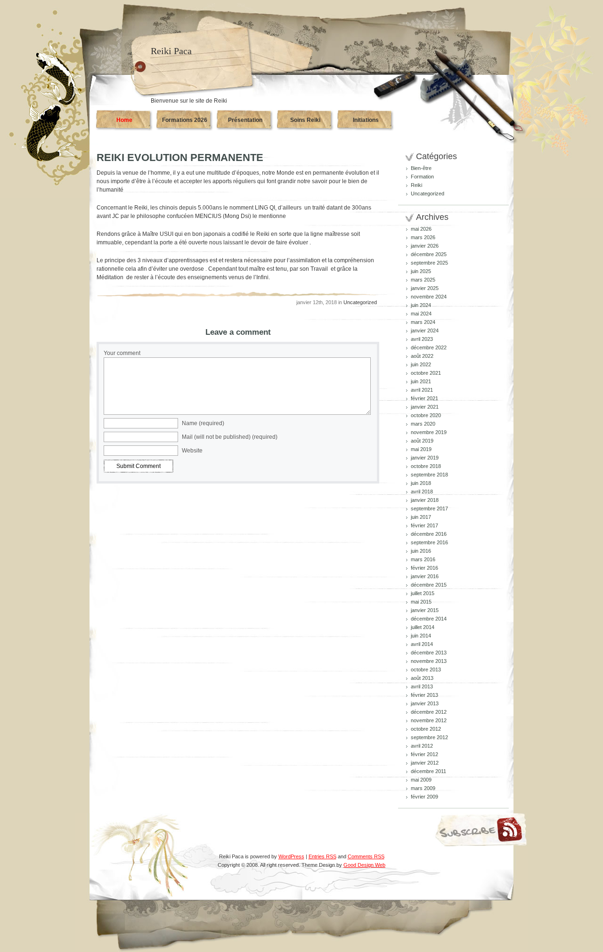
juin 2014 (421, 635)
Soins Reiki (305, 120)
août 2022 (422, 356)
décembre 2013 (429, 652)
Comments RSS (366, 856)
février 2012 (424, 754)
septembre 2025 (429, 263)
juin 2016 (421, 551)
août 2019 (422, 441)
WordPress (291, 856)
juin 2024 (421, 305)
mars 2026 (423, 237)
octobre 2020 (426, 415)
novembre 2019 (429, 432)
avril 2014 (422, 644)
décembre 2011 (428, 771)
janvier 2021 (425, 407)
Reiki (416, 185)
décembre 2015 (429, 585)
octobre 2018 (426, 466)
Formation (422, 176)
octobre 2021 (426, 373)
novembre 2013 (429, 661)
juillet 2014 (422, 627)
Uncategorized (360, 302)
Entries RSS (322, 856)
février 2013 (424, 695)
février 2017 (424, 525)
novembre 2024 (429, 296)
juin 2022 (421, 364)
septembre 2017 (429, 508)
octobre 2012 (426, 729)
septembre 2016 (429, 542)
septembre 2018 (429, 474)
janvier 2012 (425, 763)
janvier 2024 (425, 330)
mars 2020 (423, 424)
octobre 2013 (426, 669)
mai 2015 (421, 602)
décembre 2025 (429, 254)
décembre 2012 (429, 712)
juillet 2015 (422, 593)
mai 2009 (421, 780)
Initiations (366, 120)
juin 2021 (421, 381)
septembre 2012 (429, 737)
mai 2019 (421, 449)
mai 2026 (421, 229)
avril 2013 (422, 686)
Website (192, 450)
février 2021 (424, 398)
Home (124, 120)
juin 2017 (421, 517)
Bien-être (421, 168)
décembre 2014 (429, 618)
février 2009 (424, 796)
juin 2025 (421, 271)
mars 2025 (423, 279)
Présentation (245, 120)
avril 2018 (422, 491)
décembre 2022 (429, 347)
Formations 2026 (184, 120)
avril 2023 (422, 339)
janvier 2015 (425, 610)
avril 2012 (422, 746)
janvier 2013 (425, 703)
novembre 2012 (429, 720)
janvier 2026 (425, 246)
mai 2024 (421, 313)
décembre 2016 (429, 534)
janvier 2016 (425, 576)
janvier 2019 (425, 457)
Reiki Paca (171, 51)
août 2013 (422, 678)
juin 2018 (421, 483)
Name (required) (203, 423)
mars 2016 (423, 559)
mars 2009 (423, 788)
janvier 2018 (425, 500)
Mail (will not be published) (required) (229, 437)
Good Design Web (364, 865)
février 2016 (424, 568)
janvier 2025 (425, 288)
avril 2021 (422, 390)
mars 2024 (423, 322)
